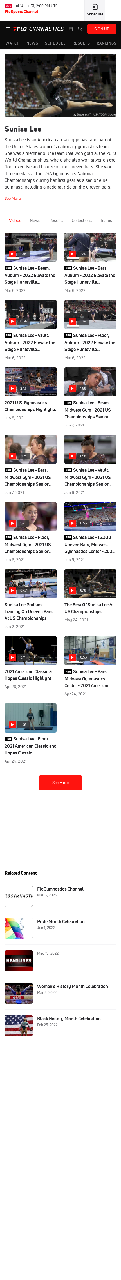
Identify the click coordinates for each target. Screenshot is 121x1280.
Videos (15, 220)
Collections (82, 220)
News (35, 220)
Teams (106, 220)
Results (56, 220)
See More (60, 782)
